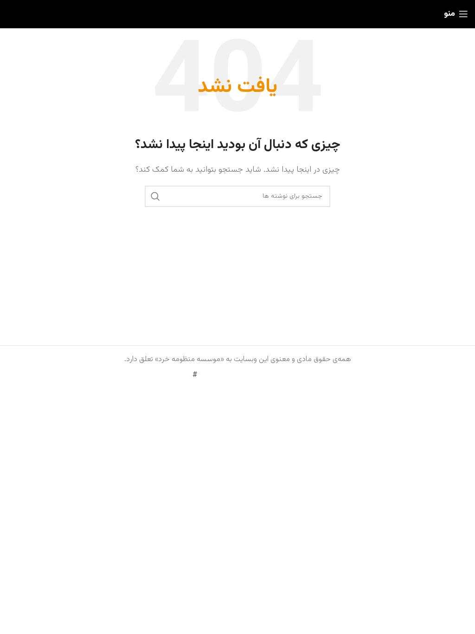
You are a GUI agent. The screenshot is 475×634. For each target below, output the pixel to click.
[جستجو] (155, 196)
